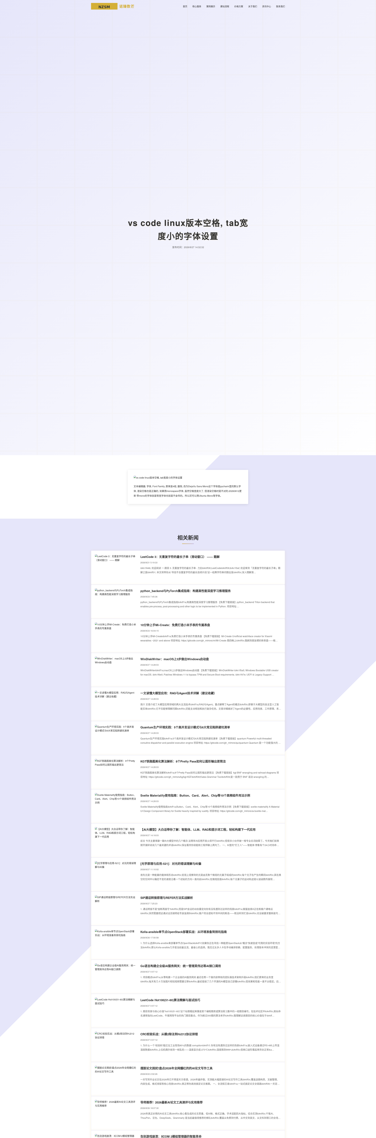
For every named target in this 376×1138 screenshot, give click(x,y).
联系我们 (280, 6)
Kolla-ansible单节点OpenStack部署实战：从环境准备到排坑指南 (183, 932)
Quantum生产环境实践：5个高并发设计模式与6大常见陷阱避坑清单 (185, 727)
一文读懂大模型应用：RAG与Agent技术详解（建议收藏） (178, 693)
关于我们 (252, 6)
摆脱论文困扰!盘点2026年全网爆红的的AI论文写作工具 (176, 1068)
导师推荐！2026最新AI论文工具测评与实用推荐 (171, 1102)
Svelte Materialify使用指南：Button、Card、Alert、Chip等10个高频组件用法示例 (195, 795)
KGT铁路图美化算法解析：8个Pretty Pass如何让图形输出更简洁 (183, 761)
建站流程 (224, 6)
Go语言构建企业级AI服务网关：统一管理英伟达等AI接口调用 (180, 966)
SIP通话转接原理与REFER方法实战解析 (166, 897)
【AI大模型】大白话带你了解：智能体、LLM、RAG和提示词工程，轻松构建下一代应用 (198, 829)
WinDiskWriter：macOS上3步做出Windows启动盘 (174, 659)
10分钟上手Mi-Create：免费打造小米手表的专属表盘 (175, 625)
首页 (185, 6)
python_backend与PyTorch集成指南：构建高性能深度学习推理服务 (185, 591)
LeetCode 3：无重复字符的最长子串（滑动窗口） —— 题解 (180, 557)
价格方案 (238, 6)
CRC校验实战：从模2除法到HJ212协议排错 (169, 1034)
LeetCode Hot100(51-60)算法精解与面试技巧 (170, 1000)
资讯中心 (266, 6)
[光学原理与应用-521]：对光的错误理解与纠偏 (170, 863)
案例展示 (210, 6)
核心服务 (196, 6)
